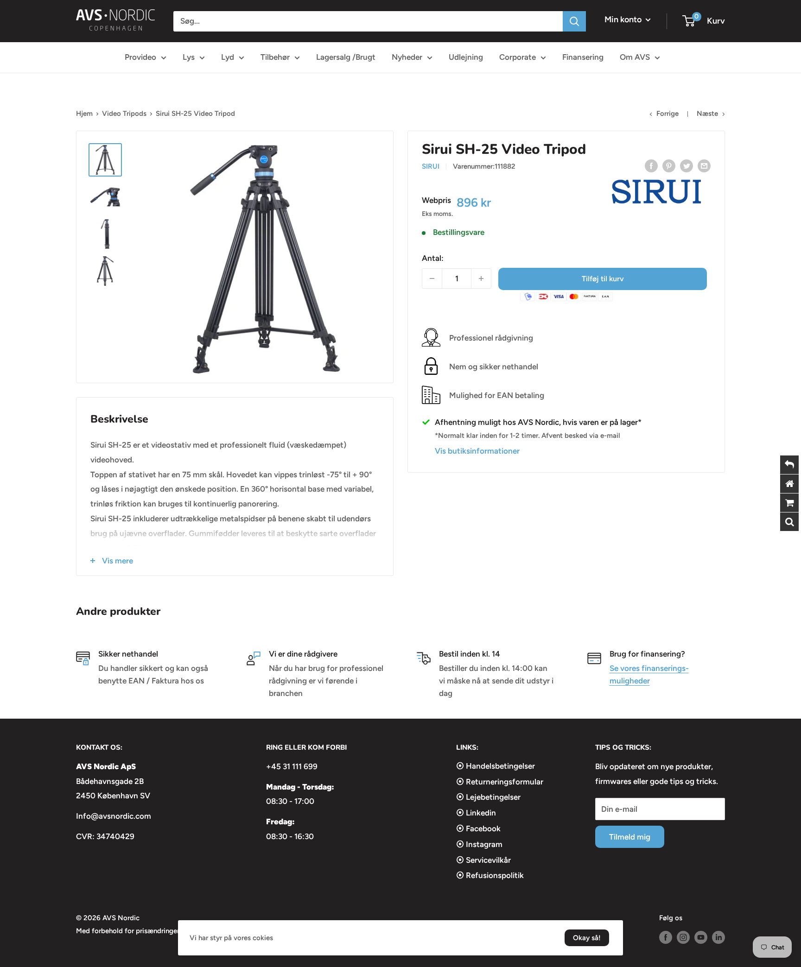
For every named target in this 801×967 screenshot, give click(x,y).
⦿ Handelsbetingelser (495, 766)
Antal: (433, 257)
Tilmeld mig (629, 836)
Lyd (227, 57)
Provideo (140, 57)
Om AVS (635, 57)
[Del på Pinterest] (668, 165)
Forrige (667, 113)
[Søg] (574, 21)
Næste (707, 113)
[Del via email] (704, 165)
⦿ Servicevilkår (483, 860)
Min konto (623, 19)
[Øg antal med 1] (481, 278)
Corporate (517, 57)
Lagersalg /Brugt (345, 57)
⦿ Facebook (478, 828)
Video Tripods (124, 113)
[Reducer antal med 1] (432, 278)
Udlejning (466, 57)
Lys (189, 57)
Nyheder (407, 57)
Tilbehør (275, 57)
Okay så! (587, 938)
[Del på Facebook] (651, 165)
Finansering (583, 57)
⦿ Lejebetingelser (488, 797)
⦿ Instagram (479, 844)
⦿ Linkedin (476, 812)
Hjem (84, 113)
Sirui (430, 166)
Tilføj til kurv (603, 278)
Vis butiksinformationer (477, 450)
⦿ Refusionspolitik (490, 875)
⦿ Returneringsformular (499, 781)
